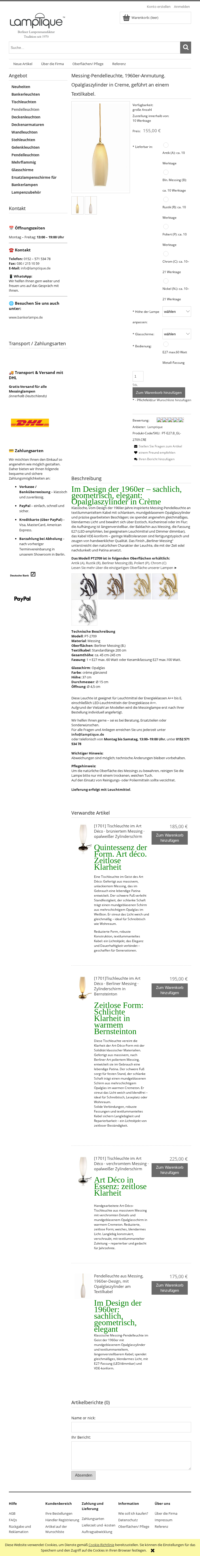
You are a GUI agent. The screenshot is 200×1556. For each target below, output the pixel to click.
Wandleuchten (24, 132)
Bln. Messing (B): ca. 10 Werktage (174, 185)
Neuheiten (20, 86)
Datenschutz (128, 1520)
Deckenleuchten (25, 116)
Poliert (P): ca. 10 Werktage (174, 239)
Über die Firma (166, 1513)
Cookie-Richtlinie (101, 1544)
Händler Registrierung (62, 1520)
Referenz (161, 1526)
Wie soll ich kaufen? (133, 1513)
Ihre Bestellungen (58, 1513)
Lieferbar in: (143, 147)
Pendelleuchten (25, 109)
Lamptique (155, 427)
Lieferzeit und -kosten (98, 1525)
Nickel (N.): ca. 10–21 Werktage (175, 293)
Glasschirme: (143, 334)
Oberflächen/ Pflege (133, 1526)
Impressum (163, 1520)
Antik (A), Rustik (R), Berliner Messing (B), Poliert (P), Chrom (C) (118, 563)
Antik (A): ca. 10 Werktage (173, 158)
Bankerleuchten (25, 94)
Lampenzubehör (26, 192)
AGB (12, 1513)
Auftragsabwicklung (97, 1531)
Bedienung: (142, 346)
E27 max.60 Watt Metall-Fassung (174, 357)
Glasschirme (22, 169)
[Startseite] (37, 25)
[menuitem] (23, 63)
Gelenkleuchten (25, 147)
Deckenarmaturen (27, 124)
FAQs (13, 1520)
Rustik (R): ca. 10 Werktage (174, 212)
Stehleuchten (23, 139)
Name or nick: (83, 1417)
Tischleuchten (23, 101)
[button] (157, 446)
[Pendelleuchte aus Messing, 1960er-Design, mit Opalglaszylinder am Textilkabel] (83, 1286)
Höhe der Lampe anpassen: (146, 316)
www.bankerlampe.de (26, 317)
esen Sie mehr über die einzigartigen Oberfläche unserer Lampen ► (125, 567)
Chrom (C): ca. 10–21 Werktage (175, 266)
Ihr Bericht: (81, 1437)
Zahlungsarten (93, 1518)
